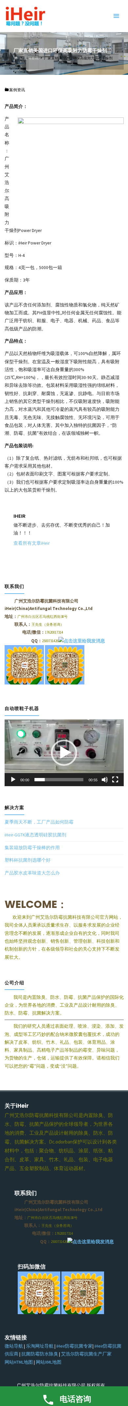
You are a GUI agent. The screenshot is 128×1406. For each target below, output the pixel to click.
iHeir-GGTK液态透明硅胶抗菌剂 (35, 835)
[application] (64, 752)
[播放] (13, 779)
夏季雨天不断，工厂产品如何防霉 (39, 822)
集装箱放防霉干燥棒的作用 (32, 847)
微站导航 (14, 1346)
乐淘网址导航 (39, 1346)
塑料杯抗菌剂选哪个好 (28, 860)
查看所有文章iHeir (31, 543)
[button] (64, 753)
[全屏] (115, 779)
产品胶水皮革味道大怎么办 (32, 873)
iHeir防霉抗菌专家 (74, 1346)
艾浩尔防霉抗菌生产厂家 (86, 1354)
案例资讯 (31, 58)
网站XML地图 (48, 1362)
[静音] (104, 779)
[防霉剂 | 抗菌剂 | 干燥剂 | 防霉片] (25, 16)
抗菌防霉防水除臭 (39, 1354)
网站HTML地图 (19, 1362)
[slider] (58, 779)
